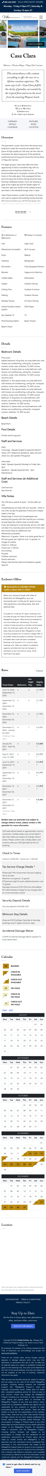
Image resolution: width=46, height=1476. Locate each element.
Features (33, 121)
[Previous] (3, 34)
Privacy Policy (23, 1302)
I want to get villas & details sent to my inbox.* (23, 1465)
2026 (4, 1010)
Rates (33, 124)
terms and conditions (9, 1353)
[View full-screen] (35, 44)
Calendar (12, 127)
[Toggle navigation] (41, 17)
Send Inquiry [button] (23, 1471)
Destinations (12, 1299)
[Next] (42, 34)
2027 (11, 1010)
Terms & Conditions (31, 1299)
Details (12, 124)
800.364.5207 (10, 2)
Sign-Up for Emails (23, 1326)
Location (33, 127)
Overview (12, 121)
